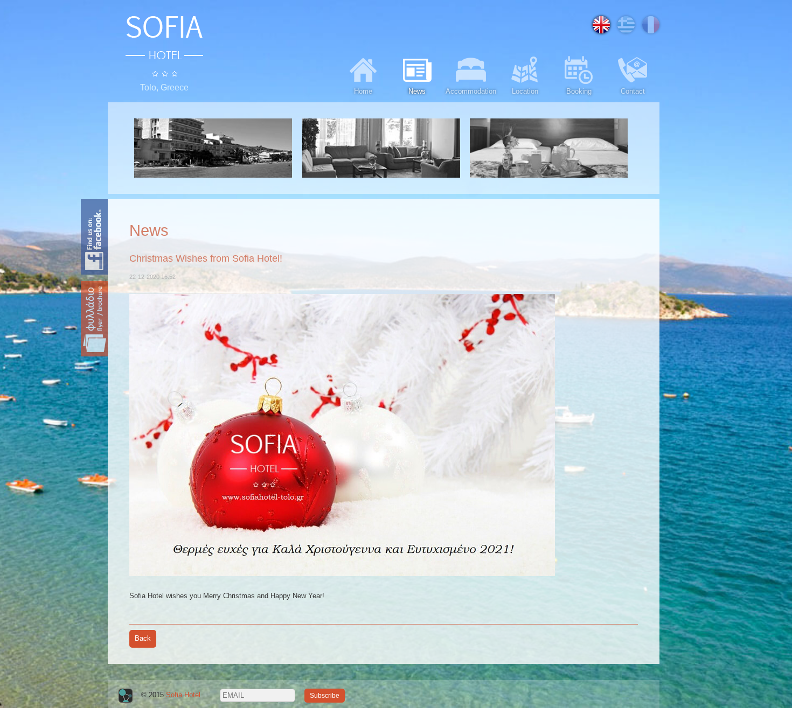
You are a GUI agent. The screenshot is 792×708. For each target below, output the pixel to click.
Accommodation (471, 91)
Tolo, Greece (164, 87)
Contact (633, 91)
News (417, 91)
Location (525, 91)
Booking (579, 91)
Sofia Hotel (183, 695)
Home (363, 91)
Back (143, 638)
